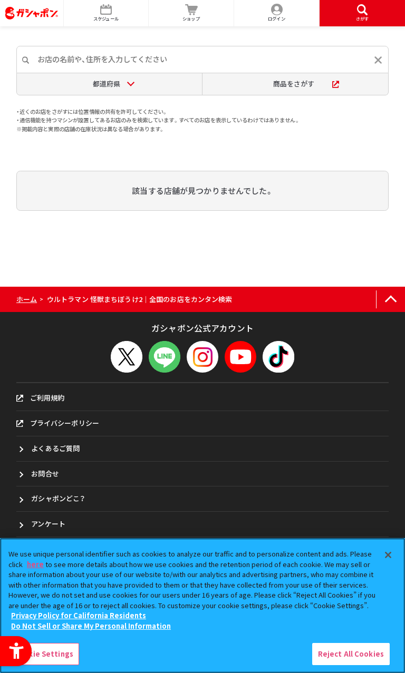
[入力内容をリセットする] (378, 60)
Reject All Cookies (351, 654)
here (35, 564)
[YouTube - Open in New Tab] (240, 357)
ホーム (26, 299)
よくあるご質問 (55, 448)
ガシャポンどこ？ (58, 498)
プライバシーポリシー (64, 423)
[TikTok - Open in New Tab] (278, 357)
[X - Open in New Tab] (126, 357)
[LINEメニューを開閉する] (164, 357)
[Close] (388, 555)
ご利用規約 (47, 398)
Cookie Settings (43, 654)
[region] (202, 605)
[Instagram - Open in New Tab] (202, 357)
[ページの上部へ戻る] (390, 299)
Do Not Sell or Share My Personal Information (91, 626)
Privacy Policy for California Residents (78, 615)
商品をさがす (293, 84)
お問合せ (45, 474)
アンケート (48, 524)
